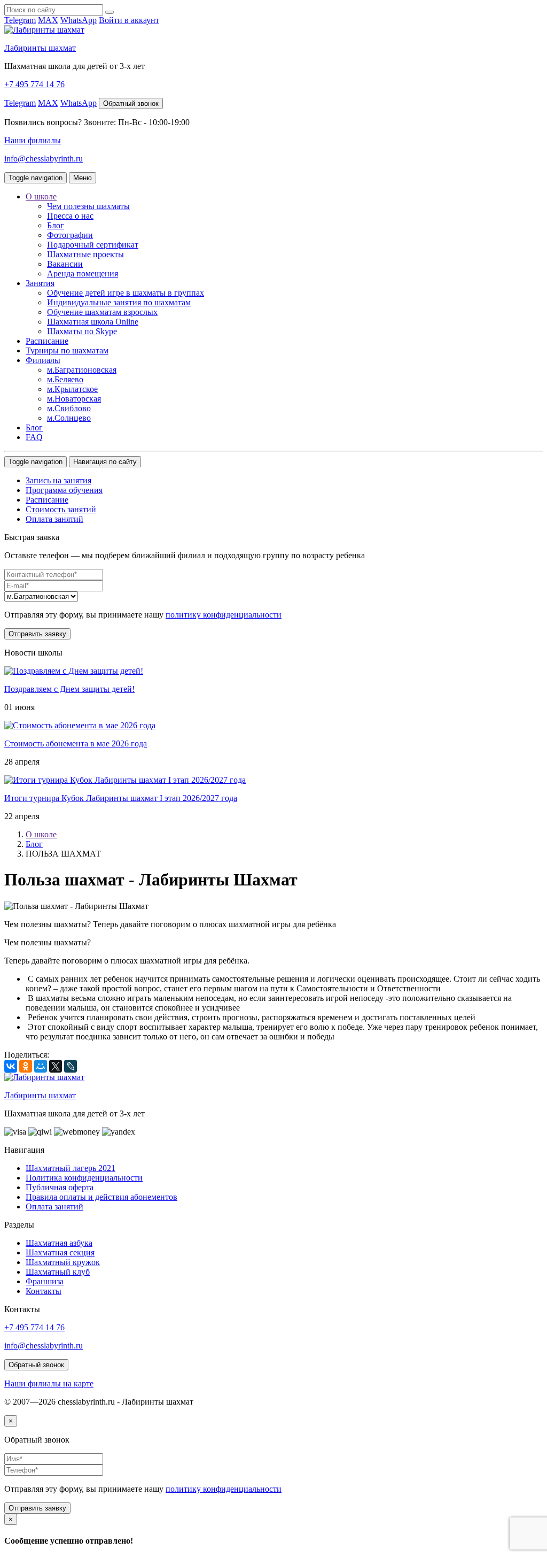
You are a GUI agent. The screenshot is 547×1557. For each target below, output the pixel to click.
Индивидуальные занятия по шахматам (119, 302)
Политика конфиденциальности (84, 1177)
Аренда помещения (82, 273)
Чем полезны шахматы (88, 206)
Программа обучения (64, 490)
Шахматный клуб (58, 1271)
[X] (55, 1066)
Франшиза (45, 1281)
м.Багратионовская (81, 369)
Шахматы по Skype (82, 331)
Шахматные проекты (85, 254)
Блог (55, 225)
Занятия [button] (40, 283)
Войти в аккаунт (129, 20)
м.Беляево (65, 379)
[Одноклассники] (25, 1066)
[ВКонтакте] (10, 1066)
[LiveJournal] (70, 1066)
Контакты (43, 1291)
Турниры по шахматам (67, 350)
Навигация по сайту (105, 462)
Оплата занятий (54, 518)
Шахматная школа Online (92, 321)
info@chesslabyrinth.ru (43, 158)
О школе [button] (41, 196)
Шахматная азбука (59, 1242)
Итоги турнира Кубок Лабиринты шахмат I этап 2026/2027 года (120, 798)
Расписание (47, 340)
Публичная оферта (59, 1187)
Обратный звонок (131, 103)
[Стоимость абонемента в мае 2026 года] (79, 725)
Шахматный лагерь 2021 (70, 1168)
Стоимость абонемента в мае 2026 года (75, 743)
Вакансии (65, 263)
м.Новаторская (74, 398)
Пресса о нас (70, 215)
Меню (82, 178)
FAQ (34, 437)
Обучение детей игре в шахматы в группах (125, 292)
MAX (48, 20)
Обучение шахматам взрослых (102, 312)
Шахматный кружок (63, 1262)
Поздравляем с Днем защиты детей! (69, 688)
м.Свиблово (69, 408)
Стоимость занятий (61, 509)
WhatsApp (78, 20)
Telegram (20, 20)
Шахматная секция (60, 1252)
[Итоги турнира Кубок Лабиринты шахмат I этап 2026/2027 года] (125, 779)
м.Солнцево (69, 417)
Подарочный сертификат (92, 244)
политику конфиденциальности (224, 614)
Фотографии (70, 235)
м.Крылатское (72, 389)
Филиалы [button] (43, 360)
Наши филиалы (32, 140)
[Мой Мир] (40, 1066)
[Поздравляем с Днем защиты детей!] (73, 670)
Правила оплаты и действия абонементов (101, 1196)
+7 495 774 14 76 (34, 84)
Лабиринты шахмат (40, 47)
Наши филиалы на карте (48, 1383)
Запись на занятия (58, 480)
